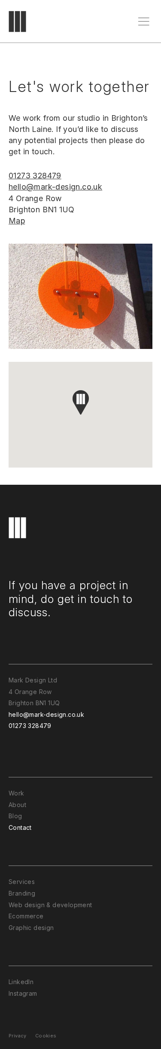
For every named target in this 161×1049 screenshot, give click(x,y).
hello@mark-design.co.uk (55, 186)
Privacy (18, 1036)
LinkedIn (21, 981)
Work (16, 793)
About (17, 804)
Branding (22, 893)
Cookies (46, 1036)
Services (22, 881)
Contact (20, 827)
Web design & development (50, 904)
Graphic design (31, 927)
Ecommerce (26, 916)
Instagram (23, 993)
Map (17, 220)
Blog (15, 816)
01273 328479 (35, 175)
